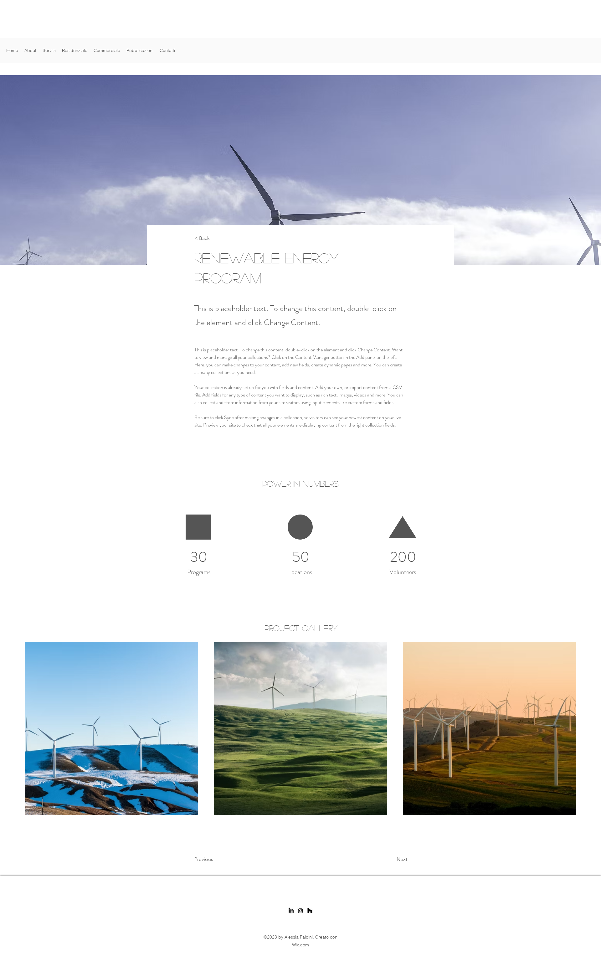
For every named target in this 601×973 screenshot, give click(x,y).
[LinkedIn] (291, 911)
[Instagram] (300, 911)
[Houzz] (310, 911)
